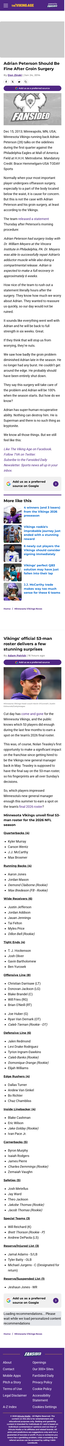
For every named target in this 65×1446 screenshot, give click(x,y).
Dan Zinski (15, 75)
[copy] (25, 81)
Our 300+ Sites (42, 1369)
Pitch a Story (12, 1382)
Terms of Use (12, 1389)
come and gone (32, 714)
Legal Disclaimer (15, 1395)
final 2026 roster (30, 806)
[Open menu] (6, 5)
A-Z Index (10, 1407)
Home (7, 608)
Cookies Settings (44, 1407)
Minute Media (23, 1416)
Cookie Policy (42, 1389)
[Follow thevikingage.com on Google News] (55, 484)
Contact (8, 1369)
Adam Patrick (17, 655)
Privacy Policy (42, 1382)
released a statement (33, 219)
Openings (39, 1362)
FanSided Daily (43, 1375)
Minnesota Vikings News (28, 608)
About (7, 1362)
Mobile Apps (12, 1375)
